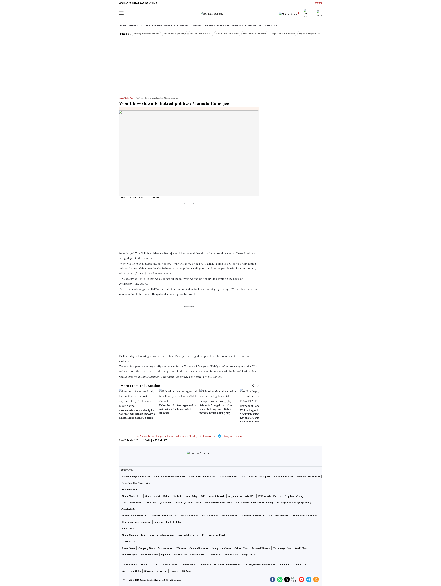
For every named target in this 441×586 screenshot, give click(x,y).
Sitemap (148, 571)
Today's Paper (129, 564)
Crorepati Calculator (161, 515)
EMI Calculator (210, 515)
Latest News (128, 548)
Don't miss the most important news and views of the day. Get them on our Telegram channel (188, 436)
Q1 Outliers (166, 502)
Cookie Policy (189, 564)
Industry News (129, 554)
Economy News (198, 554)
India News (129, 97)
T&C (156, 564)
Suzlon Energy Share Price (136, 476)
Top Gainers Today (132, 502)
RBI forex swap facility (175, 33)
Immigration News (221, 548)
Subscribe (162, 571)
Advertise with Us (131, 571)
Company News (146, 548)
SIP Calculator (229, 515)
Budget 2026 (248, 554)
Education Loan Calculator (136, 522)
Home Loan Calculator (305, 515)
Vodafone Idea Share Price (136, 483)
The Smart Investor (216, 25)
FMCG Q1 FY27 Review (188, 502)
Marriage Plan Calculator (167, 522)
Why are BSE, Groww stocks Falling (254, 502)
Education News (149, 554)
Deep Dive (151, 502)
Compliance (285, 564)
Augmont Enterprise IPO (283, 33)
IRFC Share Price (228, 476)
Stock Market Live (132, 496)
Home (123, 25)
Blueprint (183, 25)
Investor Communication (227, 564)
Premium (134, 25)
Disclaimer (205, 564)
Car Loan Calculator (278, 515)
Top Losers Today (294, 496)
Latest (145, 25)
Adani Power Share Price (202, 476)
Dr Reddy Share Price (308, 476)
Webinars (237, 25)
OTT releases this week (254, 33)
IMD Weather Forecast (270, 496)
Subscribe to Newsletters (161, 535)
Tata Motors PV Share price (255, 476)
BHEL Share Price (283, 476)
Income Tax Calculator (134, 515)
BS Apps (186, 571)
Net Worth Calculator (186, 515)
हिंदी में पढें (318, 3)
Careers (174, 571)
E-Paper (157, 25)
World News (301, 548)
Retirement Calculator (252, 515)
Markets (169, 25)
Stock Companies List (133, 535)
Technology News (282, 548)
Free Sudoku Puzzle (188, 535)
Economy (251, 25)
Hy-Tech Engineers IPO (310, 33)
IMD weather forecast (200, 33)
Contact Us (300, 564)
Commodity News (198, 548)
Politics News (231, 554)
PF (260, 25)
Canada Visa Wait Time (227, 33)
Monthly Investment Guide (146, 33)
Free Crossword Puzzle (214, 535)
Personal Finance (261, 548)
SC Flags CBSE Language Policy (294, 502)
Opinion (196, 25)
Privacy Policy (170, 564)
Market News (165, 548)
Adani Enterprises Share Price (169, 476)
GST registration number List (259, 564)
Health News (180, 554)
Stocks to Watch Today (157, 496)
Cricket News (241, 548)
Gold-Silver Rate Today (185, 496)
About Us (145, 564)
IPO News (181, 548)
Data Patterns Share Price (218, 502)
